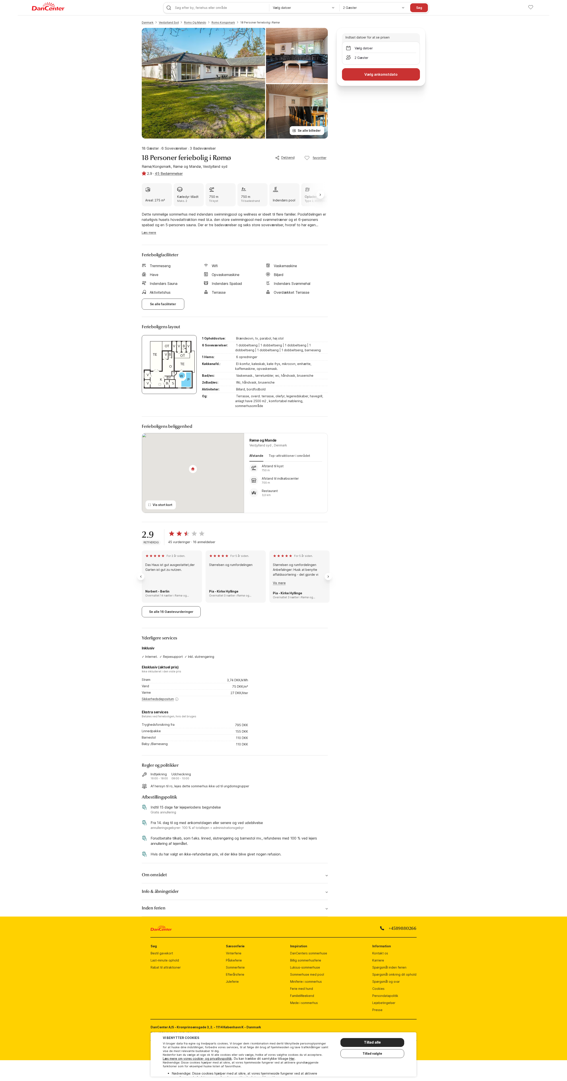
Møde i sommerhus (304, 1003)
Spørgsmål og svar (386, 981)
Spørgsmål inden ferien (389, 967)
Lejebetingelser (383, 1003)
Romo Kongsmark (223, 22)
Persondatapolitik (385, 996)
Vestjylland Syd (169, 22)
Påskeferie (234, 960)
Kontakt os (380, 953)
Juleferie (232, 981)
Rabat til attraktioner (166, 967)
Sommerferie (235, 967)
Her (292, 1058)
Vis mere (279, 583)
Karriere (378, 960)
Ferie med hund (301, 988)
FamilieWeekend (302, 996)
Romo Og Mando (195, 22)
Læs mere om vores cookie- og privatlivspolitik (197, 1058)
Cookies (378, 988)
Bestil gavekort (162, 953)
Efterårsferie (235, 974)
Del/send (288, 157)
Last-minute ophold (165, 960)
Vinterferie (233, 953)
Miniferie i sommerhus (306, 981)
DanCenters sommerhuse (308, 953)
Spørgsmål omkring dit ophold (394, 974)
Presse (377, 1010)
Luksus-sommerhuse (305, 967)
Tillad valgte (372, 1053)
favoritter (319, 158)
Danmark (147, 22)
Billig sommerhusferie (305, 960)
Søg (419, 8)
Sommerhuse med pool (307, 974)
